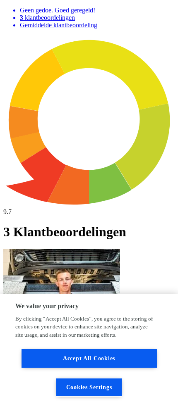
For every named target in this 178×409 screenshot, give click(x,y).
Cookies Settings (89, 387)
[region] (89, 351)
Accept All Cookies (89, 358)
